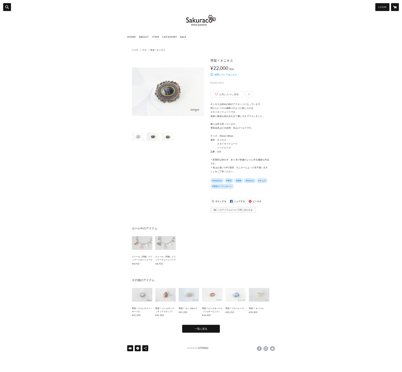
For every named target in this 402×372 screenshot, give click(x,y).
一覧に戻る (201, 328)
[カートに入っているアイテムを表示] (395, 7)
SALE (183, 36)
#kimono (250, 180)
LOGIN (382, 7)
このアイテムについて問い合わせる (235, 209)
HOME (131, 36)
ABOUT (144, 36)
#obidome (217, 180)
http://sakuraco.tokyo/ (272, 348)
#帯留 (229, 180)
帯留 (144, 50)
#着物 (238, 180)
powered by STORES (198, 348)
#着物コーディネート (222, 186)
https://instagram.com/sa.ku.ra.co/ (265, 348)
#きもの (262, 180)
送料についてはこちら (226, 74)
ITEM (155, 36)
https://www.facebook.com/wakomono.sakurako (259, 348)
